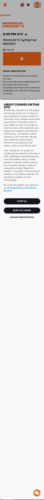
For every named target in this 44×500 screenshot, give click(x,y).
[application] (37, 493)
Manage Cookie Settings (22, 217)
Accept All (22, 201)
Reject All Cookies (22, 210)
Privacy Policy (15, 188)
